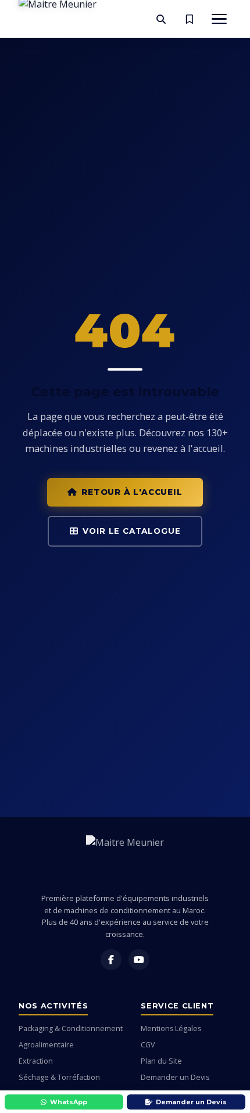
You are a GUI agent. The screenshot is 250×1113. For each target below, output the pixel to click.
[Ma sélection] (189, 19)
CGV (148, 1045)
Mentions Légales (171, 1028)
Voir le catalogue (131, 531)
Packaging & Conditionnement (71, 1028)
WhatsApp (68, 1102)
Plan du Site (161, 1061)
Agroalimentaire (46, 1045)
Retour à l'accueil (132, 492)
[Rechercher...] (161, 19)
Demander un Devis (175, 1077)
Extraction (36, 1061)
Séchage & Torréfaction (59, 1077)
